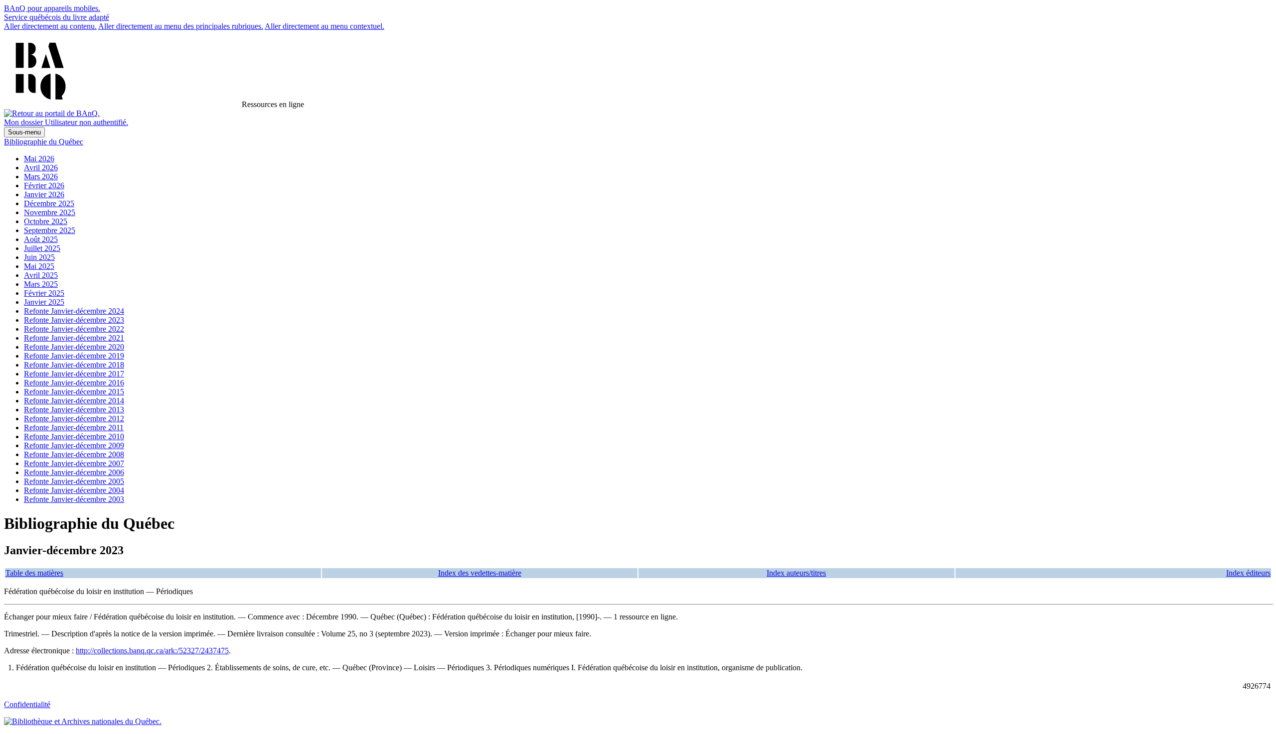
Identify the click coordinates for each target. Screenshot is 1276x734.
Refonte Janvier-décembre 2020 (74, 347)
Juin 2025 (39, 257)
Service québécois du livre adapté (56, 17)
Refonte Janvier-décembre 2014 (74, 400)
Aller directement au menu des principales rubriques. (180, 26)
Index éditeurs (1248, 573)
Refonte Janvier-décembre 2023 (74, 320)
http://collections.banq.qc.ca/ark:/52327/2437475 (152, 650)
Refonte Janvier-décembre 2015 (74, 391)
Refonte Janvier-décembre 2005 (74, 481)
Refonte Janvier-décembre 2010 (74, 436)
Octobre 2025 (45, 221)
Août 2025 (41, 239)
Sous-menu (24, 132)
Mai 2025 (39, 266)
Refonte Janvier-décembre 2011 (74, 427)
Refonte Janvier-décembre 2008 (74, 454)
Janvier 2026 (44, 194)
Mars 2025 (41, 284)
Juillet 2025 (42, 248)
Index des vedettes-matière (479, 573)
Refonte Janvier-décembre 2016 (74, 382)
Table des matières (34, 573)
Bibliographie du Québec (43, 141)
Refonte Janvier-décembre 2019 (74, 356)
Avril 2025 (41, 275)
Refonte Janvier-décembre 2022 (74, 329)
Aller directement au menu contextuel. (324, 26)
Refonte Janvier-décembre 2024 (74, 311)
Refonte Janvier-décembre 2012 (74, 418)
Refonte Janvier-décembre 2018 (74, 365)
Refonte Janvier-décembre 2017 (74, 373)
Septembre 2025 (49, 230)
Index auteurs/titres (796, 573)
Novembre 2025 (49, 212)
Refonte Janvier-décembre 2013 (74, 409)
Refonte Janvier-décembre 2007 (74, 463)
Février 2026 (44, 185)
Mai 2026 (39, 158)
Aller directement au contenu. (50, 26)
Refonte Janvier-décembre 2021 (74, 338)
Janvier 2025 (44, 302)
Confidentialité (27, 704)
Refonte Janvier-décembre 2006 (74, 472)
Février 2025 (44, 293)
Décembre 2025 (49, 203)
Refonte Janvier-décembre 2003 (74, 499)
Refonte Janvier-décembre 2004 (74, 490)
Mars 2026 (41, 176)
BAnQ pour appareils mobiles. (52, 8)
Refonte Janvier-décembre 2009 (74, 445)
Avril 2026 (41, 167)
